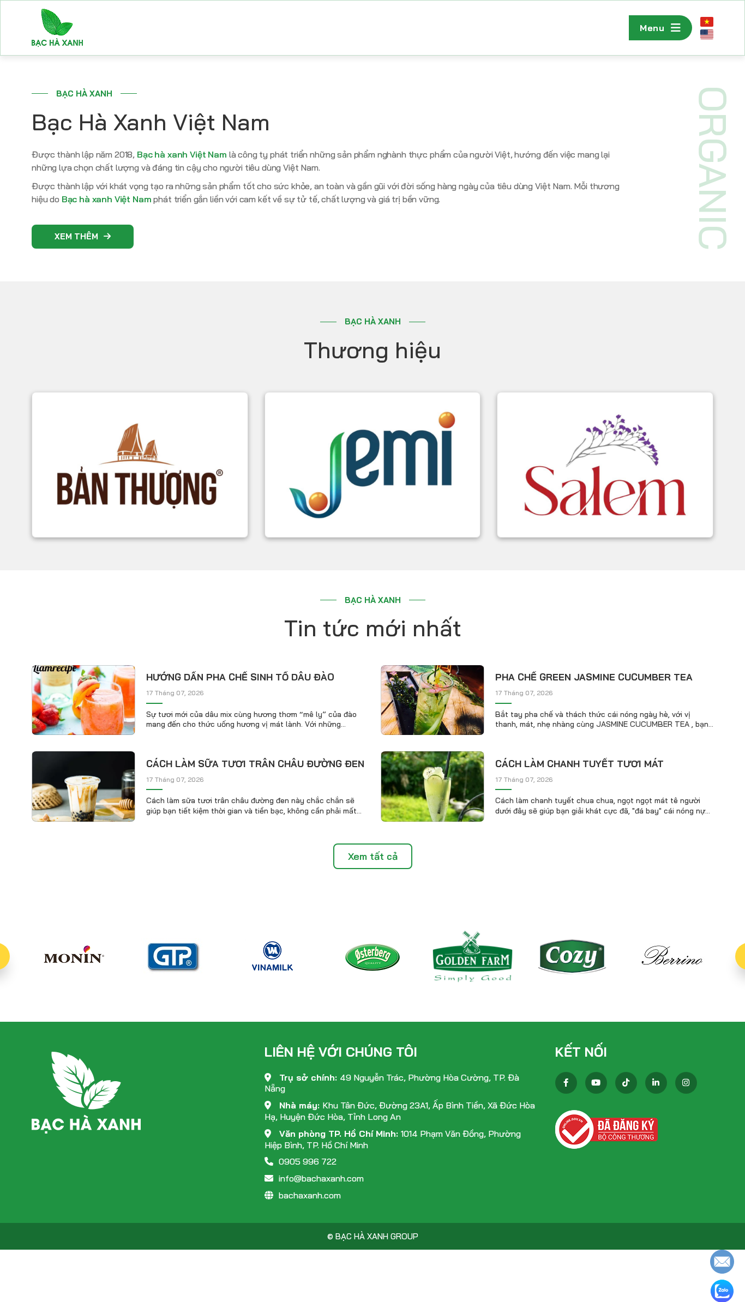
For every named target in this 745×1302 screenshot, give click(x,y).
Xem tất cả (373, 856)
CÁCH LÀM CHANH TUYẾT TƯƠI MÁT (579, 763)
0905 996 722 (308, 1161)
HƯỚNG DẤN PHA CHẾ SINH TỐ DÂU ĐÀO (240, 677)
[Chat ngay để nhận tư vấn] (722, 1261)
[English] (706, 34)
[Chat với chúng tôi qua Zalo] (722, 1290)
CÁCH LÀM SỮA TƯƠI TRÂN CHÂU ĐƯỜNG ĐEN (255, 763)
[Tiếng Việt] (706, 21)
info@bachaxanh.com (321, 1178)
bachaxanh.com (310, 1195)
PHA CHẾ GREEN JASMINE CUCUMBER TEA (594, 677)
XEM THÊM (76, 236)
